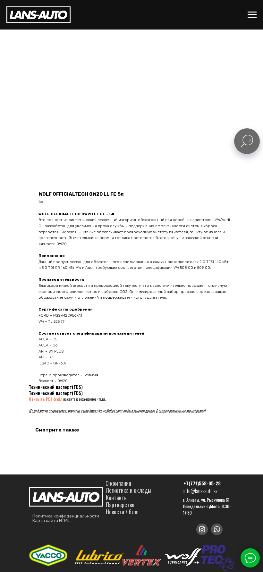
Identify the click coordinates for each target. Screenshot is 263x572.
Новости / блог (122, 512)
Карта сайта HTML (51, 520)
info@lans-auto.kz (200, 491)
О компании (118, 483)
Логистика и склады (128, 490)
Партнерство (120, 504)
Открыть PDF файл (46, 399)
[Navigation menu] (252, 15)
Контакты (117, 497)
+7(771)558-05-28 (202, 483)
